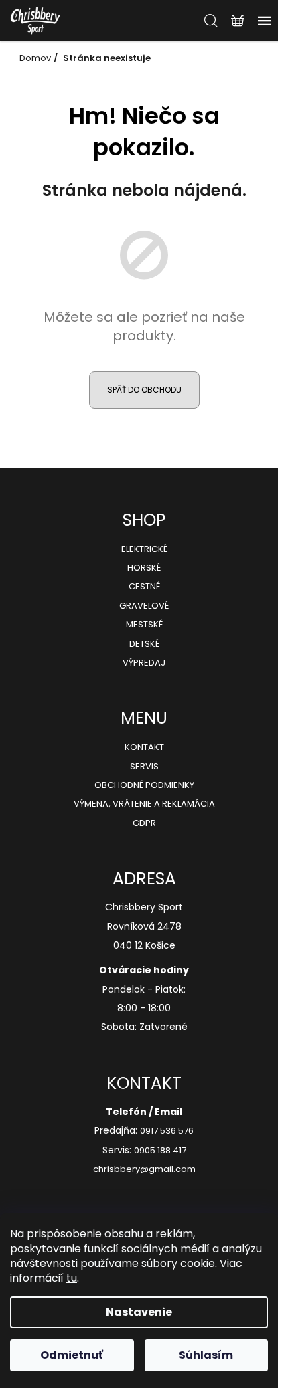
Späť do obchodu (144, 389)
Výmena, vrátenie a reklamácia (144, 804)
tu (71, 1278)
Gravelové (144, 606)
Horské (144, 568)
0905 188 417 (160, 1151)
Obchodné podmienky (144, 785)
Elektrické (144, 549)
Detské (144, 644)
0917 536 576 (167, 1131)
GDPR (144, 823)
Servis (144, 767)
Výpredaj (144, 663)
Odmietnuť (71, 1355)
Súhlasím (206, 1355)
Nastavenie (139, 1312)
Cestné (144, 587)
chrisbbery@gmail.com (144, 1169)
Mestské (144, 625)
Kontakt (144, 747)
